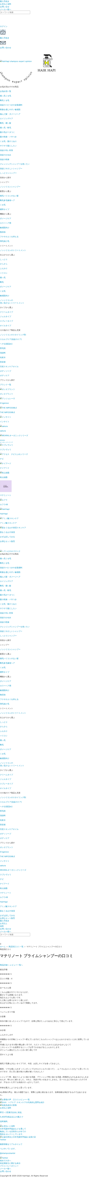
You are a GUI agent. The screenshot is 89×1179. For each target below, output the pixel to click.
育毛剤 (3, 348)
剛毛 (2, 282)
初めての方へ (5, 1160)
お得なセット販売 (7, 918)
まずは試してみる (7, 915)
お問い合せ (4, 6)
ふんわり (3, 268)
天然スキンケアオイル (9, 366)
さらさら (3, 264)
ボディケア (4, 375)
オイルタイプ (5, 325)
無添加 (3, 232)
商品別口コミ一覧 (16, 946)
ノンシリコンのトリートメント (13, 250)
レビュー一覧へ (16, 965)
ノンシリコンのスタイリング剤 (13, 334)
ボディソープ (5, 371)
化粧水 (3, 357)
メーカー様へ (5, 9)
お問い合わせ (5, 47)
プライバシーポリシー (9, 1166)
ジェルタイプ (5, 316)
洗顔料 (3, 353)
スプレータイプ (6, 321)
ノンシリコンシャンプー (10, 186)
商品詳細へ (4, 965)
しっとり (3, 259)
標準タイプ (4, 209)
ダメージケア (5, 218)
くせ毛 (3, 205)
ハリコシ (3, 273)
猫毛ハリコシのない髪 (9, 196)
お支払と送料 (5, 4)
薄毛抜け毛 (4, 241)
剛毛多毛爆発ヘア (7, 200)
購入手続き (4, 1)
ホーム (3, 946)
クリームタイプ (6, 312)
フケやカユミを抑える (9, 236)
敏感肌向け (4, 227)
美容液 (3, 362)
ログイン (3, 26)
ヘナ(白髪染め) (6, 344)
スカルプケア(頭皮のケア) (11, 339)
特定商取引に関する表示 (10, 1163)
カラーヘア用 (5, 223)
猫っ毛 (3, 277)
